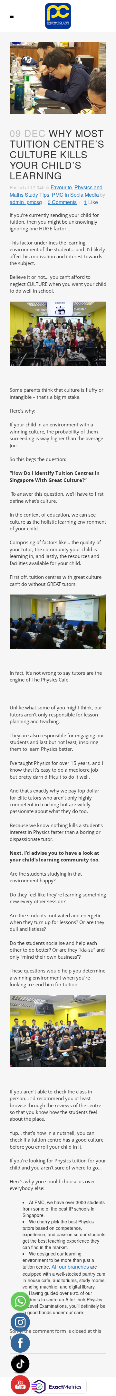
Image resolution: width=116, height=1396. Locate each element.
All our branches (70, 1266)
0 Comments (62, 202)
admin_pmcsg (26, 202)
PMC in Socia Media (75, 194)
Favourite (61, 187)
